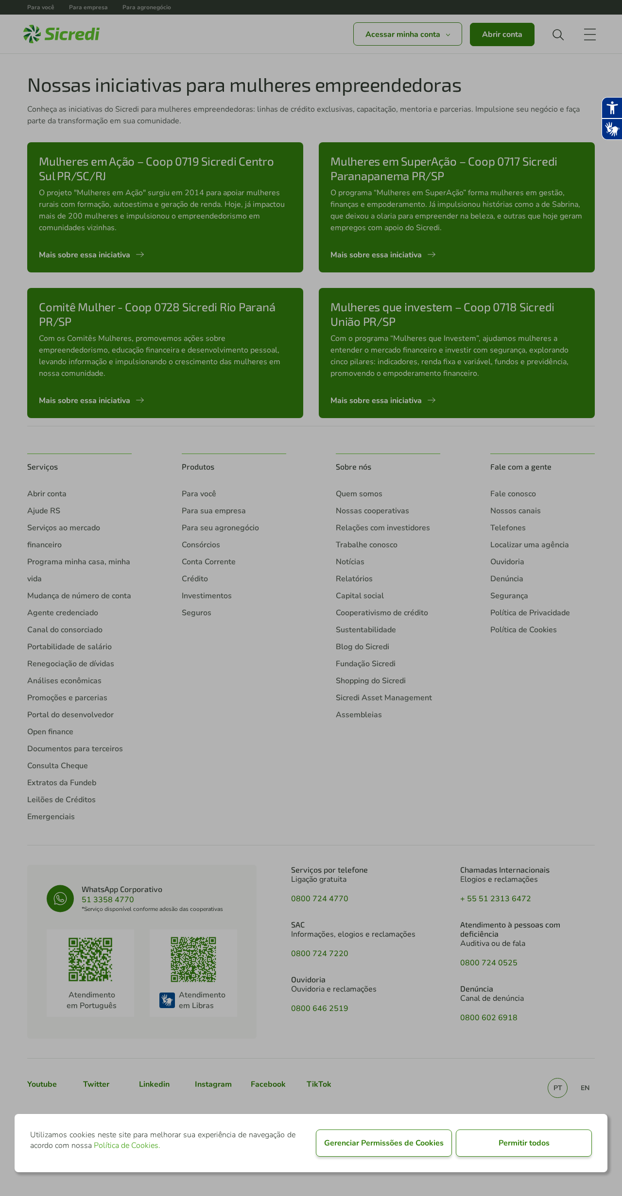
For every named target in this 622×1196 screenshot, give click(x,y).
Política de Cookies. (127, 1145)
